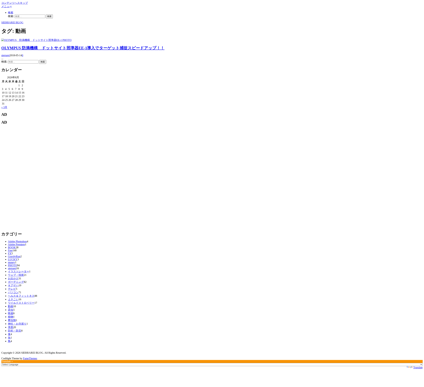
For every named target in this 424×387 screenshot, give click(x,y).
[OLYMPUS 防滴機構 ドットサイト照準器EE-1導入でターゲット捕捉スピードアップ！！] (31, 40)
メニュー (6, 6)
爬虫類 (12, 320)
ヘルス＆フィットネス (21, 295)
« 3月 (4, 107)
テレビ (12, 288)
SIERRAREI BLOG (12, 22)
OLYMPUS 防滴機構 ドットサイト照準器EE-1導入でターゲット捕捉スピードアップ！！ (82, 48)
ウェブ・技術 (16, 275)
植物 (10, 316)
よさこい (13, 299)
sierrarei (5, 55)
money (11, 262)
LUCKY (12, 259)
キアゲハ (13, 285)
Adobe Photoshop (17, 241)
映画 (10, 313)
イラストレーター (18, 271)
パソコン (13, 292)
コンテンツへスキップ (14, 2)
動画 (10, 306)
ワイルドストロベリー (21, 302)
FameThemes (30, 358)
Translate (418, 367)
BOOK (12, 247)
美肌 (10, 327)
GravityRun (14, 256)
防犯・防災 (14, 330)
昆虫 (10, 309)
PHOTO (67, 40)
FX (9, 253)
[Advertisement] (26, 177)
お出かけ (13, 278)
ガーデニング (16, 282)
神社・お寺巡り (17, 323)
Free (10, 250)
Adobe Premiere (16, 244)
